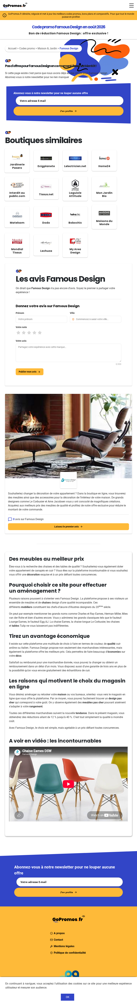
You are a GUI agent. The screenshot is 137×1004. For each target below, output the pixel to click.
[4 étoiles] (34, 332)
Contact (58, 939)
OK (67, 997)
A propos (59, 933)
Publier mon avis (27, 371)
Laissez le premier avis (66, 526)
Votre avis (21, 341)
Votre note (21, 327)
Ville (72, 313)
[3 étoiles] (29, 332)
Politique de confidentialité (70, 952)
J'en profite (66, 111)
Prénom (20, 313)
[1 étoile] (18, 332)
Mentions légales (64, 946)
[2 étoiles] (23, 332)
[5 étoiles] (39, 332)
